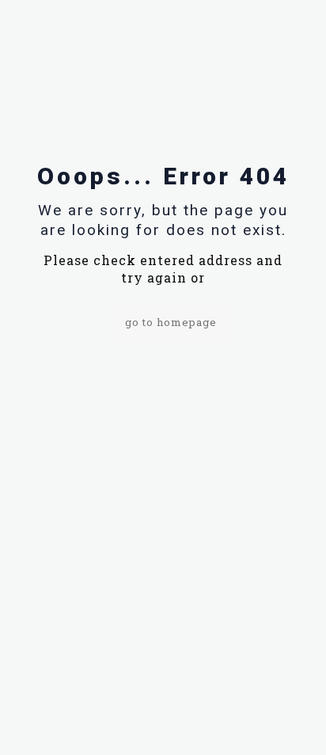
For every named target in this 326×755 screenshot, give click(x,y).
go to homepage (171, 322)
